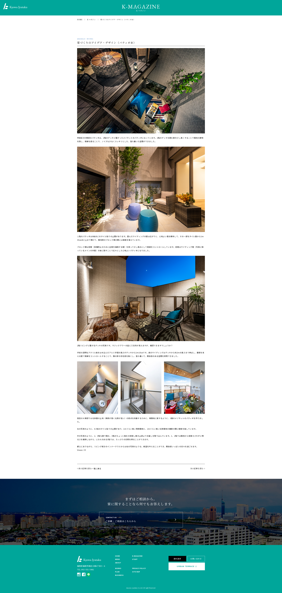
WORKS (118, 568)
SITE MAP (136, 572)
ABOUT (118, 563)
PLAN (117, 572)
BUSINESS (119, 575)
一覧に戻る (96, 468)
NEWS (117, 559)
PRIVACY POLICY (139, 568)
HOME (117, 556)
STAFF (134, 559)
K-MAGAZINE (137, 556)
